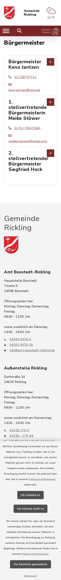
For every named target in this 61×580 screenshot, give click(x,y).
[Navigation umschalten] (6, 31)
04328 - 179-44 (21, 436)
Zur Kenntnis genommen (30, 564)
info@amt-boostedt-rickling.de (32, 350)
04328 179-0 (19, 430)
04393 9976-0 (20, 339)
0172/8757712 (25, 77)
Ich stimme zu (30, 495)
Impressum (30, 575)
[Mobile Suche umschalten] (19, 31)
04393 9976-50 (21, 345)
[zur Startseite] (9, 13)
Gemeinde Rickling (32, 12)
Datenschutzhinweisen (42, 479)
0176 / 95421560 (27, 128)
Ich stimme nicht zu (30, 509)
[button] (30, 61)
